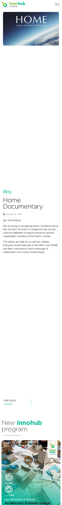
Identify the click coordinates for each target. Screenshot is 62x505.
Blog (7, 191)
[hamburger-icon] (57, 4)
